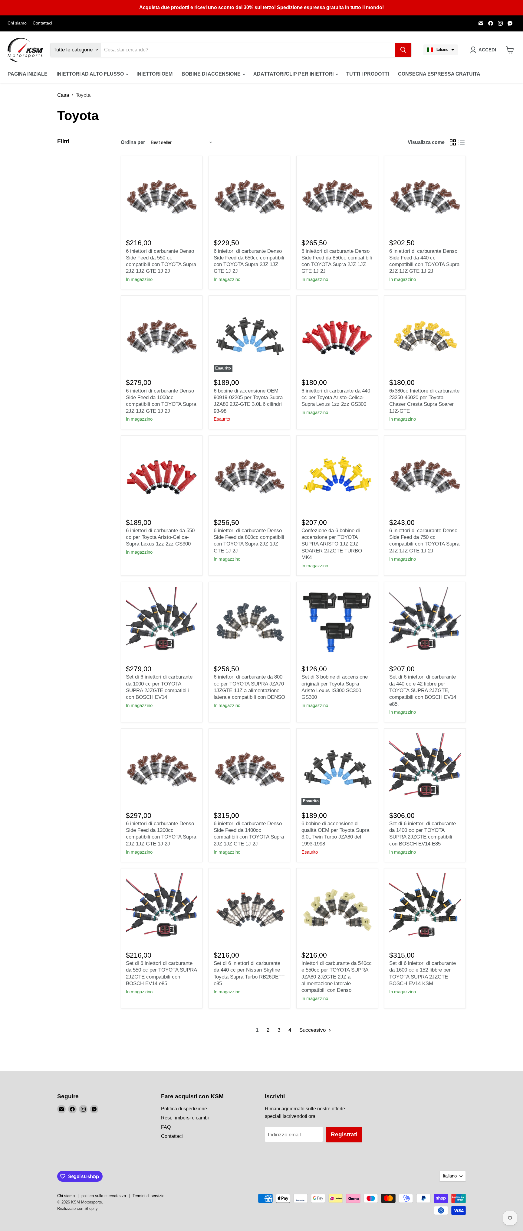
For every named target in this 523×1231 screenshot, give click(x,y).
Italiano (450, 1176)
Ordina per (133, 142)
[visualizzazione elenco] (461, 142)
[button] (440, 49)
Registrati (344, 1134)
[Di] (403, 50)
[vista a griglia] (453, 142)
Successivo (313, 1030)
